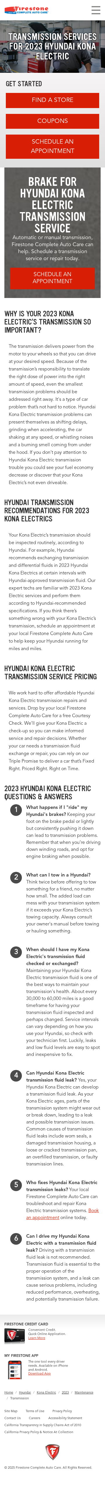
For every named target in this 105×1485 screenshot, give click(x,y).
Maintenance (84, 1392)
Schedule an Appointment (52, 146)
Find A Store (52, 100)
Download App (39, 1373)
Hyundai (25, 1392)
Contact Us (12, 1418)
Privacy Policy (62, 1411)
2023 (65, 1392)
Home (8, 1392)
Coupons (52, 121)
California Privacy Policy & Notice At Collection (38, 1432)
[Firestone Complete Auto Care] (26, 10)
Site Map (11, 1411)
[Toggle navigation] (96, 10)
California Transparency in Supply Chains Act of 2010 (42, 1425)
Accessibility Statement (65, 1418)
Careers (34, 1418)
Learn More (36, 1338)
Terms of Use (35, 1411)
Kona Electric (46, 1392)
